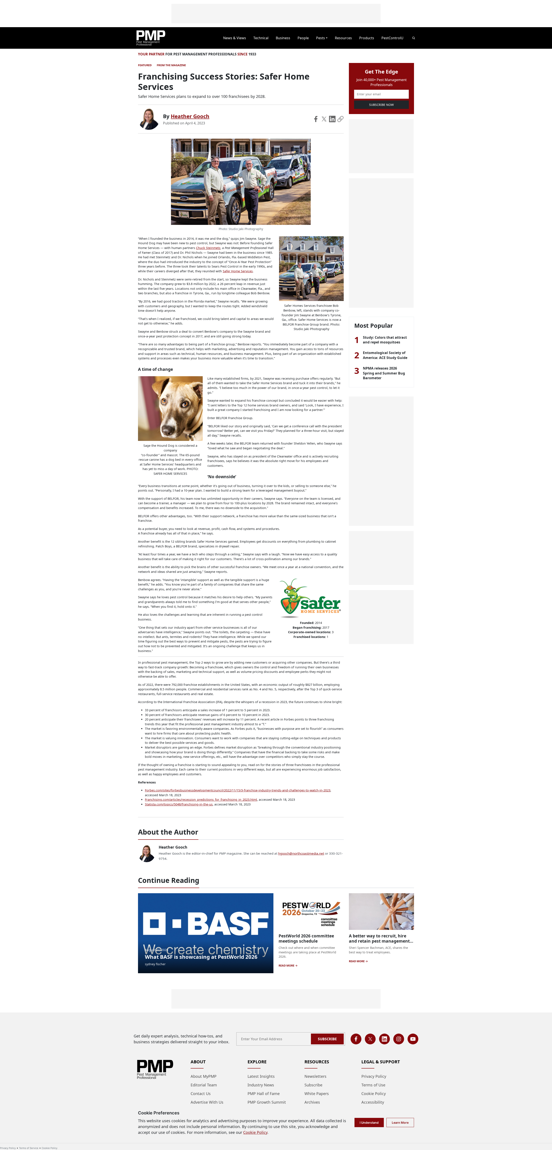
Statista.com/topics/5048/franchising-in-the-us (179, 804)
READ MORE (287, 965)
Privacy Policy (373, 1076)
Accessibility (372, 1102)
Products (366, 38)
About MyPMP (203, 1076)
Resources (343, 38)
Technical (260, 38)
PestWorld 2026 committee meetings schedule (306, 938)
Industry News (261, 1084)
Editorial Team (204, 1084)
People (303, 38)
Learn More (400, 1122)
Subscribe (327, 1039)
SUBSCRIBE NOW (381, 105)
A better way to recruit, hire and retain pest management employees (379, 941)
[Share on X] (324, 119)
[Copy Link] (340, 119)
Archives (312, 1102)
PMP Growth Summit (267, 1102)
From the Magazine (171, 65)
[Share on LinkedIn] (332, 119)
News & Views (234, 38)
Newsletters (315, 1076)
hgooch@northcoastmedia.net (301, 853)
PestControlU (392, 38)
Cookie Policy (373, 1093)
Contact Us (201, 1093)
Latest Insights (261, 1076)
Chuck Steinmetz (208, 248)
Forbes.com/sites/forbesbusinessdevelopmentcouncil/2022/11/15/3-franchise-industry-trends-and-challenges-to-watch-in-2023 (237, 790)
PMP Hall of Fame (264, 1093)
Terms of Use (373, 1084)
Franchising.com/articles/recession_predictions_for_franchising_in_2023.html (201, 799)
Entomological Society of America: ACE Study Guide (385, 355)
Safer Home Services (238, 271)
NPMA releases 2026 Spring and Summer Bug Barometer (384, 373)
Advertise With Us (207, 1102)
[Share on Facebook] (316, 119)
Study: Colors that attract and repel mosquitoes (385, 340)
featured (145, 65)
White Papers (316, 1093)
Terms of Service (28, 1148)
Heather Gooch (190, 116)
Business (283, 38)
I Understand (369, 1122)
